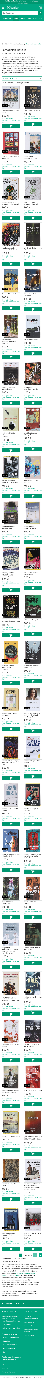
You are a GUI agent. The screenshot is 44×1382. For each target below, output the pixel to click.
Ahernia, (25, 1273)
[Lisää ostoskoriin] (11, 126)
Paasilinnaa (6, 1275)
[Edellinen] (35, 1255)
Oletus (26, 83)
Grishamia (17, 1275)
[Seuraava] (40, 1255)
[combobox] (22, 13)
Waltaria (18, 1273)
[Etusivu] (13, 7)
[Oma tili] (37, 7)
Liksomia (31, 1273)
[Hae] (40, 13)
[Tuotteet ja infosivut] (3, 7)
